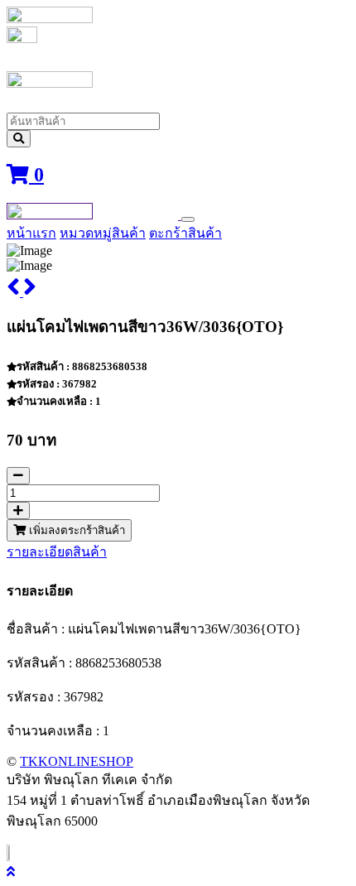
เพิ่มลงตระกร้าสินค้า (75, 530)
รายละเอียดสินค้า (57, 552)
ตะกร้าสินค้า (185, 233)
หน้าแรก (31, 233)
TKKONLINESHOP (76, 761)
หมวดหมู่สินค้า (103, 233)
